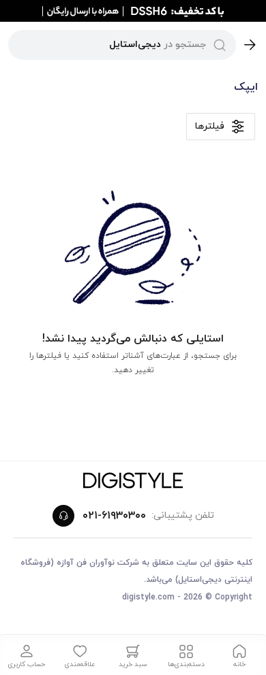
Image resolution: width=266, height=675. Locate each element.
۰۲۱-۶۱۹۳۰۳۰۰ (114, 515)
